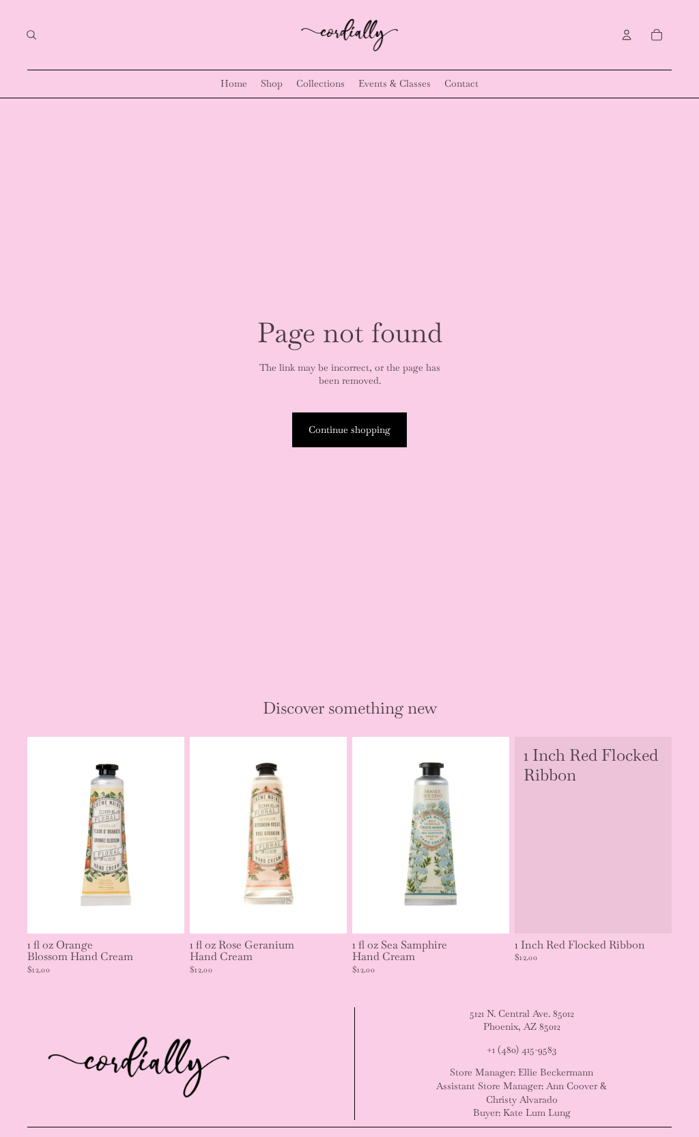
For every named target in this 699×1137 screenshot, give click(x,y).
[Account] (627, 35)
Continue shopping (349, 429)
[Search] (31, 35)
